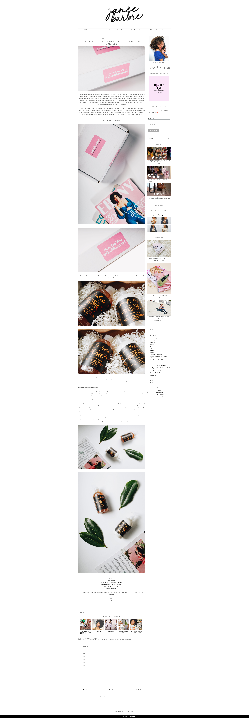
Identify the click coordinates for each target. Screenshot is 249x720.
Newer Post (86, 690)
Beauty (119, 29)
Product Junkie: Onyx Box (156, 363)
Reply (84, 669)
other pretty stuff (160, 394)
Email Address (153, 112)
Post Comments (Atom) (97, 696)
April (151, 350)
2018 (150, 331)
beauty (85, 639)
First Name (151, 118)
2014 (150, 382)
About (97, 29)
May (151, 348)
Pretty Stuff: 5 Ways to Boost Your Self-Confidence (159, 319)
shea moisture (126, 639)
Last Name (151, 124)
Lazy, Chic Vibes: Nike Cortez (156, 370)
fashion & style (159, 392)
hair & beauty (160, 396)
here (119, 120)
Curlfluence (112, 96)
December (152, 335)
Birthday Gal (111, 631)
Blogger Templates (121, 716)
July (151, 344)
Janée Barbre (122, 711)
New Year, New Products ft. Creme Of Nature (136, 632)
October (152, 340)
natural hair (110, 639)
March (151, 352)
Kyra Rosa (113, 588)
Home (86, 29)
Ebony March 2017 (113, 586)
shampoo (118, 639)
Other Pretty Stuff (136, 29)
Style (108, 29)
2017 (150, 334)
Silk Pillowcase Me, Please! (159, 296)
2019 (150, 329)
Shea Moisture (111, 580)
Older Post (136, 690)
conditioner (92, 639)
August (151, 342)
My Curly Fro (98, 631)
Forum (84, 654)
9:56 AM (91, 651)
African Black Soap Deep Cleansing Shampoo (111, 582)
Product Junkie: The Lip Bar (156, 372)
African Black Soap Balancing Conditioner (111, 584)
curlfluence (101, 639)
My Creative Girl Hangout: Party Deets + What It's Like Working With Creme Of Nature (85, 633)
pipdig (133, 716)
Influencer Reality (157, 29)
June (151, 346)
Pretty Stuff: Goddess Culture (156, 354)
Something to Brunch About (123, 632)
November (152, 338)
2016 (150, 378)
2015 (150, 380)
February (152, 375)
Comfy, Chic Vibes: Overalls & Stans (158, 365)
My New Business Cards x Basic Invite (159, 259)
